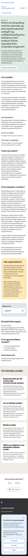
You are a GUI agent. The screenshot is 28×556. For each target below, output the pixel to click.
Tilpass (14, 550)
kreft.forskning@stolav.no (9, 327)
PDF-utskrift (16, 489)
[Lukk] (24, 517)
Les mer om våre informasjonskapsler (13, 527)
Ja (11, 483)
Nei (19, 483)
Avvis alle (14, 545)
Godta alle (14, 540)
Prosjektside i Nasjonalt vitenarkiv (11, 135)
